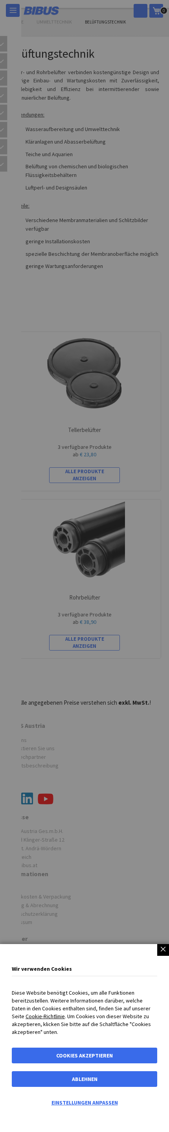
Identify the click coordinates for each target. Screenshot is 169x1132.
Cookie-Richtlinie (45, 1016)
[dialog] (84, 566)
